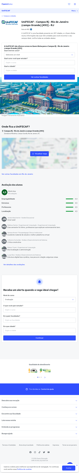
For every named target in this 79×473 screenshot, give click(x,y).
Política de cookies (43, 445)
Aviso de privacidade (26, 445)
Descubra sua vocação (10, 400)
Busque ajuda (7, 433)
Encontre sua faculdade (11, 414)
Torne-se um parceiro (69, 445)
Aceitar (68, 468)
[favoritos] (69, 4)
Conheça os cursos (9, 407)
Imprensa (56, 445)
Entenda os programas (11, 427)
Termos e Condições (9, 445)
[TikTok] (39, 452)
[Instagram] (35, 452)
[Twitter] (44, 452)
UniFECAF (6, 11)
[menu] (74, 4)
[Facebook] (30, 452)
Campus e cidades (9, 16)
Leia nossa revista (9, 420)
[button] (34, 377)
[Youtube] (48, 452)
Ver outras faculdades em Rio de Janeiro (17, 174)
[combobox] (39, 62)
